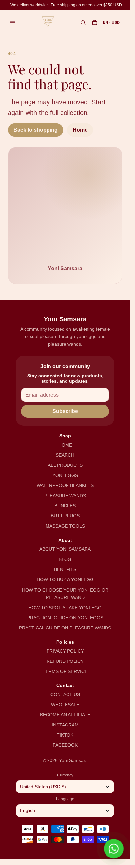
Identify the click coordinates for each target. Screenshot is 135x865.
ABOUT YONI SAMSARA (65, 549)
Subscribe (65, 411)
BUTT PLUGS (65, 515)
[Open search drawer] (83, 22)
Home (80, 130)
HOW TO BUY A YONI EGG (65, 579)
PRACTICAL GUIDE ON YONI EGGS (65, 617)
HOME (65, 445)
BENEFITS (65, 569)
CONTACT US (65, 694)
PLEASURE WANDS (65, 495)
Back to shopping (35, 130)
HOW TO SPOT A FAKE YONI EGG (65, 607)
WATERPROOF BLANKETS (65, 485)
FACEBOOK (65, 745)
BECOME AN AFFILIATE (65, 714)
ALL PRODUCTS (65, 465)
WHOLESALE (65, 704)
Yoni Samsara (73, 760)
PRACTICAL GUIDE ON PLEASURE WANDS (65, 627)
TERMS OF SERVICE (65, 671)
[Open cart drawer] (95, 22)
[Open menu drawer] (13, 22)
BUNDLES (65, 505)
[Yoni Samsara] (48, 22)
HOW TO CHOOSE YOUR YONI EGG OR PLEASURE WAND (65, 593)
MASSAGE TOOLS (65, 526)
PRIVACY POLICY (65, 651)
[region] (66, 5)
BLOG (65, 559)
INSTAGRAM (65, 724)
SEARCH (65, 455)
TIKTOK (65, 735)
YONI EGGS (65, 475)
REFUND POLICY (65, 661)
